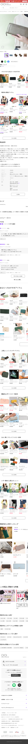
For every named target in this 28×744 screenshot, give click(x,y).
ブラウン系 (22, 618)
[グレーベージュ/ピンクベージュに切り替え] (4, 126)
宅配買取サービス (4, 727)
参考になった (3, 272)
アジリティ (3, 637)
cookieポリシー (4, 719)
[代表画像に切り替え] (4, 106)
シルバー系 (15, 621)
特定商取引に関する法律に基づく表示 (15, 719)
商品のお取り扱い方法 (14, 183)
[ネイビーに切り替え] (24, 106)
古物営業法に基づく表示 (5, 721)
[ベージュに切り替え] (5, 106)
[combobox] (14, 7)
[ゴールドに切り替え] (25, 106)
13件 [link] (6, 132)
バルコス (9, 11)
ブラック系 (9, 618)
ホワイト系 (3, 618)
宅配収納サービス (13, 727)
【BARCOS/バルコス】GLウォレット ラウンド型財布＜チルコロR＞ (19, 337)
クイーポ (9, 637)
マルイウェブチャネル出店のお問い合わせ (9, 725)
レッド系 (2, 621)
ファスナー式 (15, 186)
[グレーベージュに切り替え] (22, 106)
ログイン (24, 657)
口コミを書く (18, 279)
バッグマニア (3, 639)
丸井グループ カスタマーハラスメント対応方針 (10, 717)
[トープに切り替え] (14, 106)
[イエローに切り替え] (15, 126)
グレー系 (15, 618)
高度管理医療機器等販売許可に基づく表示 (9, 723)
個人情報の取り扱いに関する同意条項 (8, 714)
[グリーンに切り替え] (14, 126)
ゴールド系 (22, 621)
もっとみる (14, 138)
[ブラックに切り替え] (13, 106)
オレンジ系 (9, 621)
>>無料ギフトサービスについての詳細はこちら (10, 166)
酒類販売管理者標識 (15, 721)
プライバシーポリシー (11, 712)
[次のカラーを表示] (26, 106)
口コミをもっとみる (18, 276)
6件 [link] (6, 112)
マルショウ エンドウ (17, 637)
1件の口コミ (25, 529)
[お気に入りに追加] (7, 75)
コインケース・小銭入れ (18, 647)
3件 (13, 224)
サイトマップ (20, 725)
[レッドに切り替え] (15, 106)
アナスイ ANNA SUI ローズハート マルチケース (5, 337)
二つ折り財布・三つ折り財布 (6, 647)
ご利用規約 (3, 712)
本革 (11, 186)
